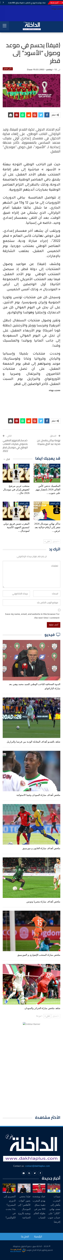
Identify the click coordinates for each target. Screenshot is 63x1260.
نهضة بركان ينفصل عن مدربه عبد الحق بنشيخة (48, 442)
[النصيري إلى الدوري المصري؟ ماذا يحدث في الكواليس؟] (9, 1188)
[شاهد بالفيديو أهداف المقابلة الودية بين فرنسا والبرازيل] (31, 717)
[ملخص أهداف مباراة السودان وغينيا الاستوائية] (31, 771)
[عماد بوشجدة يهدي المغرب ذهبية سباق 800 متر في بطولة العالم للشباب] (39, 1188)
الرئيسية (38, 1236)
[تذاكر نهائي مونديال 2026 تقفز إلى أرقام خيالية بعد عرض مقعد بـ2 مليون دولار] (47, 511)
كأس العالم (8, 68)
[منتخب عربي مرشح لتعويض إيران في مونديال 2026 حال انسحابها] (16, 473)
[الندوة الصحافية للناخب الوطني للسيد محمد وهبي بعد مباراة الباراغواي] (31, 660)
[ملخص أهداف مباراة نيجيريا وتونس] (31, 877)
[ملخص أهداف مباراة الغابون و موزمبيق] (31, 824)
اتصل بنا (25, 1236)
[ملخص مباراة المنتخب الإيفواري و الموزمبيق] (31, 931)
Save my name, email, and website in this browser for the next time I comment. (32, 616)
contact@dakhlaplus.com (37, 1166)
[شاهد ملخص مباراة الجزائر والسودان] (31, 984)
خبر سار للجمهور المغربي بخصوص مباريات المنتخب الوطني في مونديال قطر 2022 (15, 445)
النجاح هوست (31, 1250)
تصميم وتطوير (47, 1250)
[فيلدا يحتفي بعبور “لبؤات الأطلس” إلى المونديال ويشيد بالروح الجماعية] (24, 1188)
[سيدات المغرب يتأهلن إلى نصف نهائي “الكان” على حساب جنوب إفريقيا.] (53, 1188)
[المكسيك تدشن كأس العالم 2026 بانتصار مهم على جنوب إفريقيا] (47, 473)
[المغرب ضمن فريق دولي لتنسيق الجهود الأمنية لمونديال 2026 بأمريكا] (16, 511)
